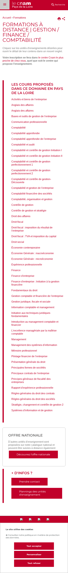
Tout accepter (34, 546)
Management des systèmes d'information (34, 345)
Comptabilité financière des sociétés (31, 193)
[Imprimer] (59, 19)
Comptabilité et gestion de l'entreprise (32, 188)
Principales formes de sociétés (28, 367)
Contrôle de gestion (22, 205)
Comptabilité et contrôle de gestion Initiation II (36, 156)
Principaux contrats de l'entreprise (30, 373)
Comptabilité (18, 127)
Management (18, 339)
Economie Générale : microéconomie (32, 259)
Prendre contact (29, 481)
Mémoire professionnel (24, 350)
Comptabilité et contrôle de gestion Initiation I (36, 150)
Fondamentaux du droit (24, 290)
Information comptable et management (32, 307)
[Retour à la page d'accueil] (21, 5)
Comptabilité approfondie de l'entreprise (33, 139)
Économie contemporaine (25, 247)
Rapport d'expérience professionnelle (32, 387)
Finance (16, 270)
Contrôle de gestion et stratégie (28, 210)
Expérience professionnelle (26, 264)
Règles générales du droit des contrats (33, 393)
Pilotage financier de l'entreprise (29, 356)
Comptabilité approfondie (25, 133)
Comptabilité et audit (22, 144)
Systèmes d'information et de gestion (32, 410)
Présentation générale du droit (28, 362)
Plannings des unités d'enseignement (32, 493)
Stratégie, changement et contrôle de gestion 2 (37, 404)
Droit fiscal (17, 222)
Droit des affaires (20, 216)
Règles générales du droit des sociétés (33, 399)
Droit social (17, 242)
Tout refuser (34, 563)
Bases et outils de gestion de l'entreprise (34, 116)
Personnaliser (34, 554)
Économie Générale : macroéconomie (32, 253)
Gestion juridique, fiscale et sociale (30, 301)
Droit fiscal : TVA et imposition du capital (33, 236)
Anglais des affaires (22, 105)
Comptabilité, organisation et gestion (31, 199)
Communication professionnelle (29, 122)
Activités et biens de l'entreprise (29, 99)
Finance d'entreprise (22, 276)
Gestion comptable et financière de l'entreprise (37, 296)
